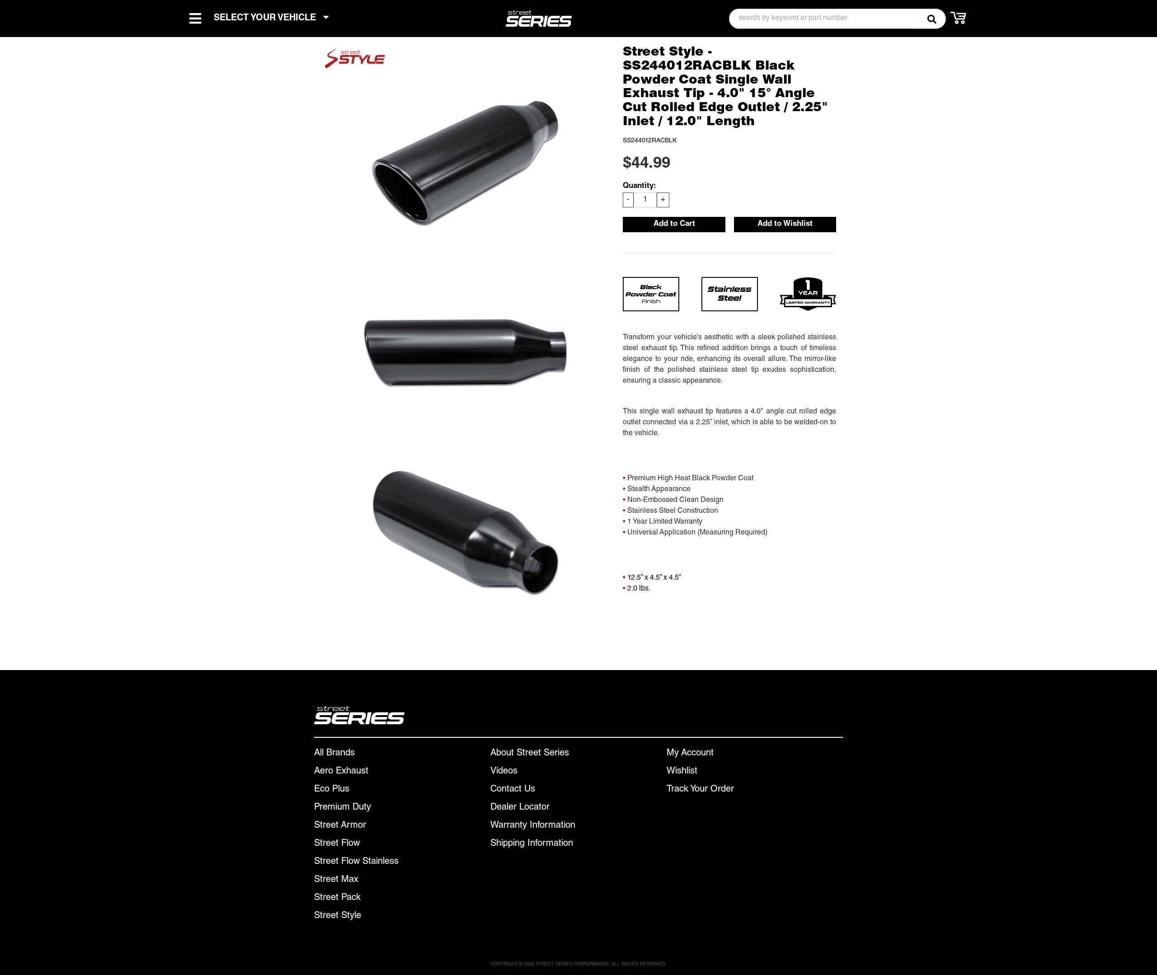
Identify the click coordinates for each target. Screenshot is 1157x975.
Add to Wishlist (785, 224)
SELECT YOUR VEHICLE (266, 18)
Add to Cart (674, 224)
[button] (837, 19)
